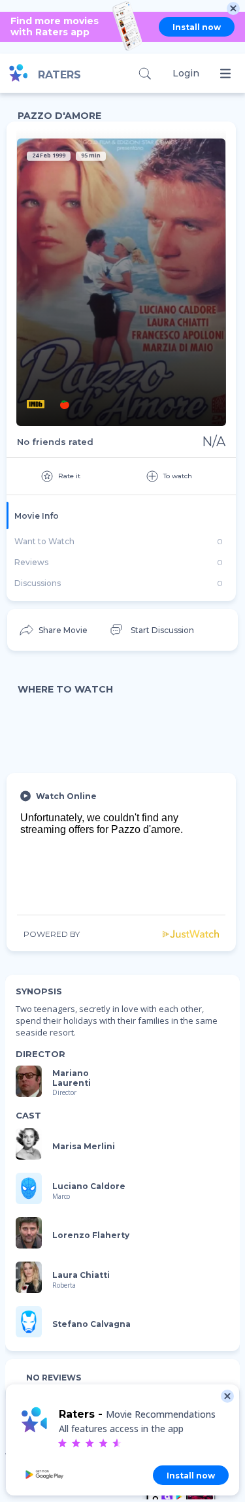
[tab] (121, 515)
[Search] (145, 73)
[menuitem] (52, 629)
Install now (196, 27)
